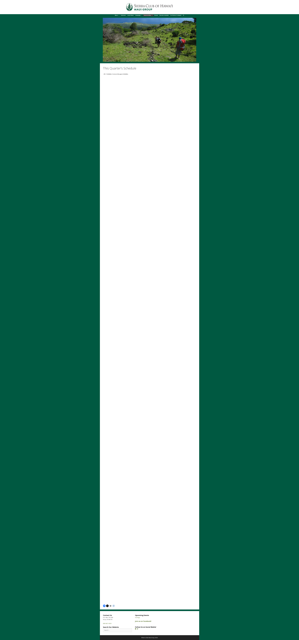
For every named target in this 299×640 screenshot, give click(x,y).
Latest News (130, 15)
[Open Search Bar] (183, 15)
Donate (156, 15)
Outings (137, 617)
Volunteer (123, 15)
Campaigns (138, 15)
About (116, 15)
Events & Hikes (147, 15)
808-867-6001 (107, 623)
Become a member (164, 15)
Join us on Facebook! (143, 621)
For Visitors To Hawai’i (175, 15)
